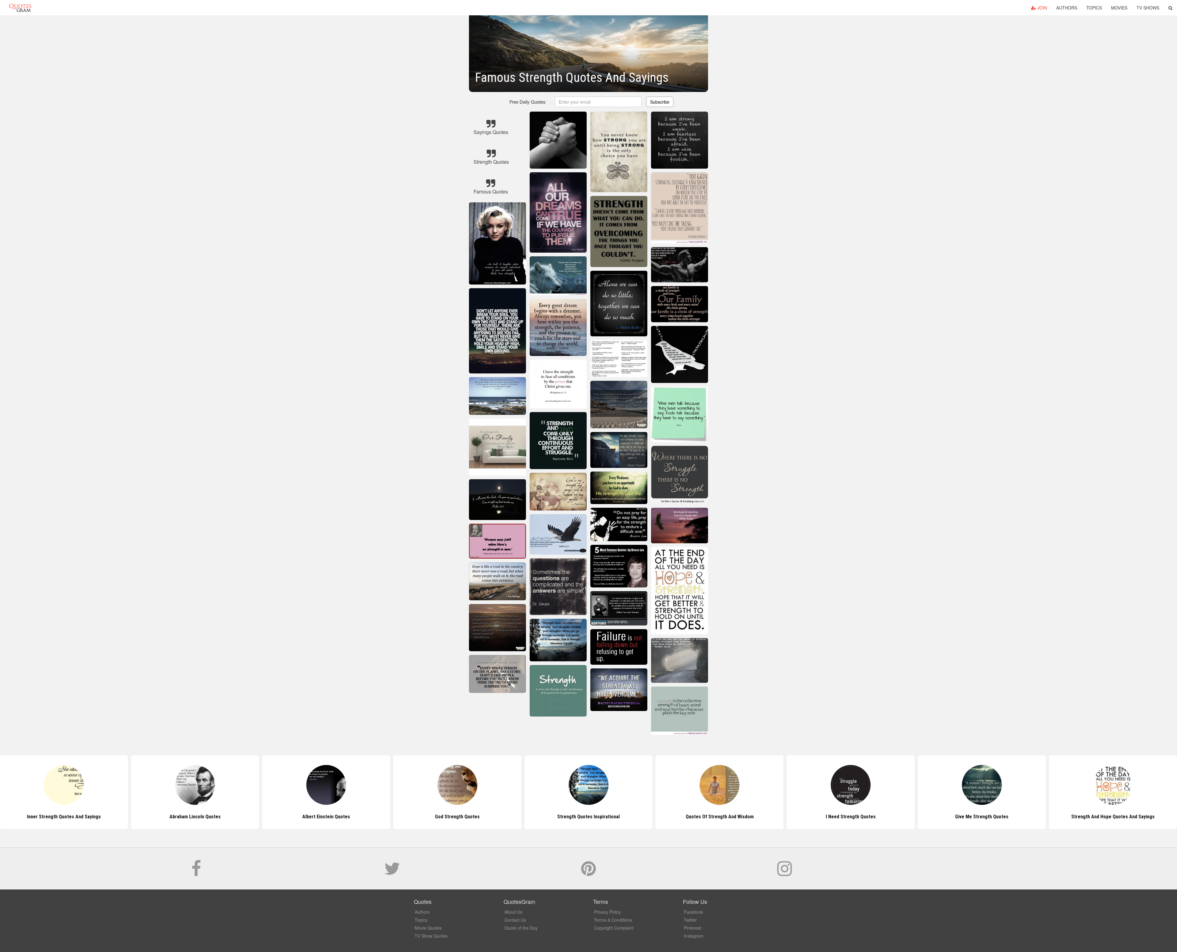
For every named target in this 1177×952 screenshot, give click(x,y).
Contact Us (515, 920)
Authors (1066, 8)
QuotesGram (20, 7)
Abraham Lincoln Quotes (64, 817)
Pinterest (692, 928)
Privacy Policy (607, 912)
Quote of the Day (521, 928)
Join (1041, 8)
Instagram (693, 936)
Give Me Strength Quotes (850, 817)
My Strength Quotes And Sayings (1112, 817)
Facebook (693, 912)
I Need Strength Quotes (720, 817)
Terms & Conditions (613, 920)
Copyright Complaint (614, 928)
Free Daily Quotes (527, 101)
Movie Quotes (428, 928)
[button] (1170, 7)
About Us (513, 912)
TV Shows (1148, 8)
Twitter (690, 920)
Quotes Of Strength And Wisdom (588, 817)
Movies (1119, 8)
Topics (1094, 8)
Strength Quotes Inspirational (457, 817)
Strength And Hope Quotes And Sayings (981, 817)
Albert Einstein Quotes (195, 817)
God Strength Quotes (326, 817)
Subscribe (659, 102)
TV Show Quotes (431, 936)
